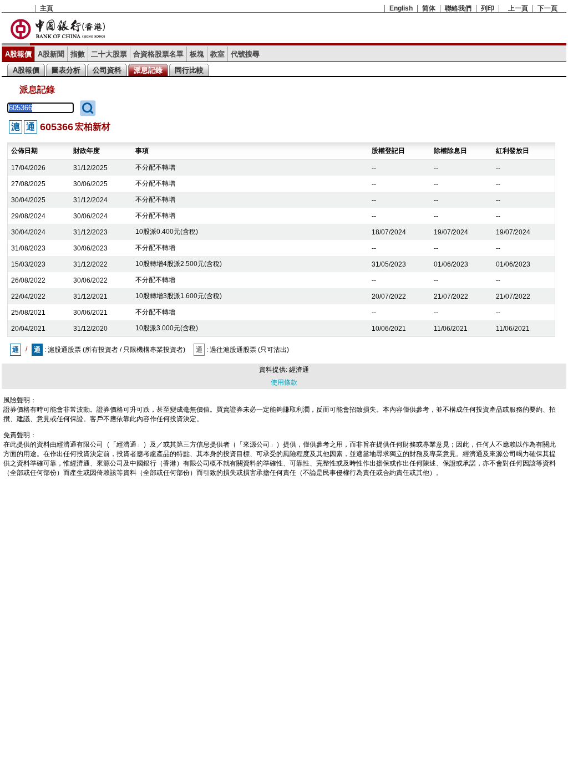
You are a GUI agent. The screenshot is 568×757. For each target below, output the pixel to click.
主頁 (46, 8)
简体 (428, 8)
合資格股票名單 (158, 54)
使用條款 (284, 382)
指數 (77, 54)
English (401, 8)
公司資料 (107, 70)
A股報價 (18, 54)
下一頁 (547, 8)
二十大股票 (109, 54)
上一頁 (518, 8)
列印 (487, 8)
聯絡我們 (458, 8)
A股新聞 (51, 54)
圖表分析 (66, 70)
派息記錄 (148, 70)
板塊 (197, 54)
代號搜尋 (245, 54)
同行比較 (189, 70)
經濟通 (299, 370)
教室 (217, 54)
